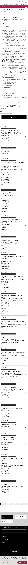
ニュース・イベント (11, 4)
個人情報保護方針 (13, 546)
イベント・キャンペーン (20, 517)
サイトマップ (5, 548)
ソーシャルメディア (6, 521)
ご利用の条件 (4, 546)
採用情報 (19, 1)
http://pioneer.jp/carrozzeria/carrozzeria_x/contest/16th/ (13, 101)
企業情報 (5, 4)
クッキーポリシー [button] (4, 562)
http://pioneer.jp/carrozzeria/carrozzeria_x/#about (14, 59)
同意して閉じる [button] (22, 562)
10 (21, 504)
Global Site (22, 548)
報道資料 (16, 4)
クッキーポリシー (22, 546)
